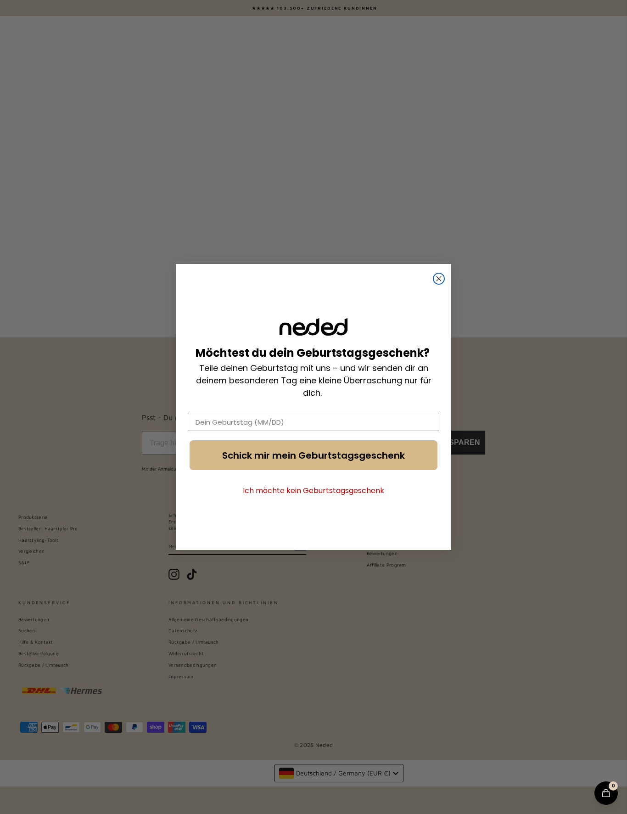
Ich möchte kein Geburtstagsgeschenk (313, 490)
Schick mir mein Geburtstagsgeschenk (313, 455)
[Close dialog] (438, 278)
